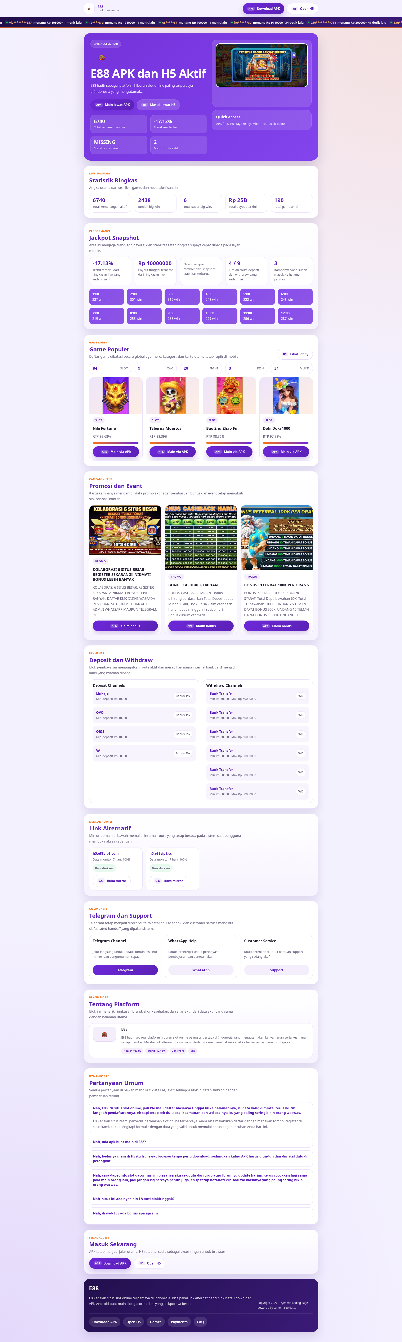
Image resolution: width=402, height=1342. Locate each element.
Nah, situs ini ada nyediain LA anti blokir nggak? (134, 1198)
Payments (179, 1322)
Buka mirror (112, 881)
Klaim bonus (126, 626)
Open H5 (303, 8)
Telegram (125, 970)
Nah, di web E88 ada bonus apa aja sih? (125, 1213)
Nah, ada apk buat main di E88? (119, 1141)
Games (155, 1322)
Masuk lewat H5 (159, 105)
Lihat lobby (295, 354)
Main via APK (116, 452)
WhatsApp (201, 970)
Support (276, 970)
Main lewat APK (113, 105)
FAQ (200, 1322)
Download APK (264, 8)
